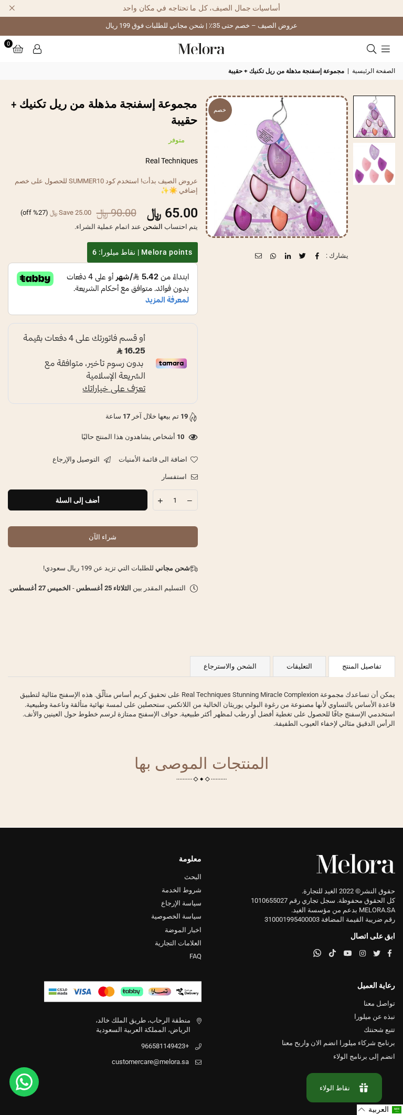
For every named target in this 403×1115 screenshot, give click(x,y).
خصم (220, 110)
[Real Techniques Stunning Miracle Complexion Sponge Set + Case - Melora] (374, 116)
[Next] (220, 167)
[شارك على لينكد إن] (288, 255)
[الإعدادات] (37, 49)
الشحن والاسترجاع (230, 666)
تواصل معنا (379, 1003)
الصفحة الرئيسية (373, 71)
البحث (193, 877)
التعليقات (299, 666)
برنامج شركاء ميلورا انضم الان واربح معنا (338, 1043)
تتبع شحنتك (379, 1030)
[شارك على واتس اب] (274, 255)
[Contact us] (24, 1082)
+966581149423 (165, 1046)
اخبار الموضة (183, 930)
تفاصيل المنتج (361, 666)
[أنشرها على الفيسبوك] (318, 255)
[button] (18, 49)
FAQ (195, 956)
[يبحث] (371, 49)
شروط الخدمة (182, 890)
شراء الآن (102, 537)
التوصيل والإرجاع (76, 459)
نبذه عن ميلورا (374, 1016)
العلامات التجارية (178, 943)
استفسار (175, 477)
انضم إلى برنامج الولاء (364, 1056)
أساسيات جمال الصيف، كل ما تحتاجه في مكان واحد (201, 8)
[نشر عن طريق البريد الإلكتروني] (259, 255)
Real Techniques (171, 161)
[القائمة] (385, 49)
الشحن (153, 227)
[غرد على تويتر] (303, 255)
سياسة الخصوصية (176, 916)
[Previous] (333, 167)
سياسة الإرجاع (181, 903)
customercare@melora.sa (150, 1062)
